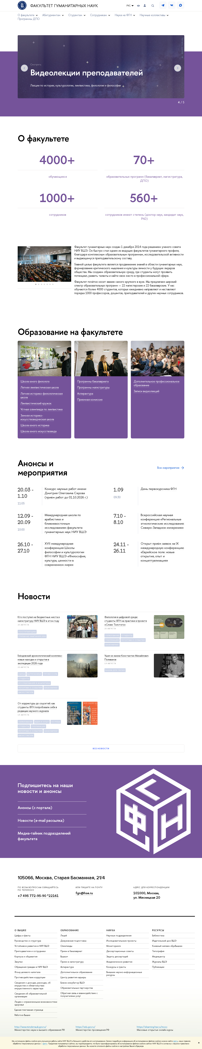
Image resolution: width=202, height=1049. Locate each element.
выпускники (34, 674)
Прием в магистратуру (72, 961)
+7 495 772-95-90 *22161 (38, 895)
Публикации (158, 966)
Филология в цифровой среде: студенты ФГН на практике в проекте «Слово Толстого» (125, 620)
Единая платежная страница (29, 1009)
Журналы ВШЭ (159, 961)
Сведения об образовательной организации (31, 995)
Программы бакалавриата (93, 381)
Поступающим (27, 632)
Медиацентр (158, 956)
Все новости (101, 748)
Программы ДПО (29, 19)
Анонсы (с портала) (35, 807)
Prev (24, 68)
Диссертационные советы (120, 951)
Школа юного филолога (35, 381)
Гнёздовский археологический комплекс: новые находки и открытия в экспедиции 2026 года (40, 659)
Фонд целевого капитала (27, 972)
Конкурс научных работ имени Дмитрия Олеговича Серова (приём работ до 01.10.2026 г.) (66, 493)
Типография (158, 951)
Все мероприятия (168, 468)
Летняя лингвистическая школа (40, 387)
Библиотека (158, 935)
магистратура (25, 692)
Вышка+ (64, 956)
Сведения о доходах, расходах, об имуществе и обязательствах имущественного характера (32, 985)
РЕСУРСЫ (158, 930)
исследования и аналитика (34, 683)
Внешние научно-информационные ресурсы (124, 973)
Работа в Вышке (22, 1015)
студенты (127, 635)
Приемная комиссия (89, 400)
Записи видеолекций (146, 391)
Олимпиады (66, 945)
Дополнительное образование (76, 972)
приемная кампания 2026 (32, 636)
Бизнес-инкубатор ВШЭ (72, 982)
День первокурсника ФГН (159, 489)
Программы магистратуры (93, 387)
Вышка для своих (115, 670)
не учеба (55, 722)
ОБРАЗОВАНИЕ (69, 930)
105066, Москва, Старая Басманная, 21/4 (61, 878)
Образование (112, 635)
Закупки (19, 961)
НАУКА (110, 930)
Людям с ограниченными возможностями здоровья (36, 1003)
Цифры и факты (22, 935)
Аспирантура (85, 394)
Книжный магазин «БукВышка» (167, 945)
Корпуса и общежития (26, 956)
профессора (50, 674)
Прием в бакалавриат (71, 951)
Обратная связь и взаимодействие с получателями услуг (79, 994)
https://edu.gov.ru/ (85, 1026)
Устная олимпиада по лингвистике (42, 409)
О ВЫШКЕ (21, 930)
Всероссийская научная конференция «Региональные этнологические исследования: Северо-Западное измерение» (162, 521)
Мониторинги (113, 945)
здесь (175, 1041)
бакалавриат (112, 645)
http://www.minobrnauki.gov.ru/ (30, 1026)
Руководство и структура (28, 940)
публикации (112, 640)
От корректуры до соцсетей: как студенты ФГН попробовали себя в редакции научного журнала (37, 707)
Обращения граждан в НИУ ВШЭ (31, 966)
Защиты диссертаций (117, 956)
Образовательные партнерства (76, 987)
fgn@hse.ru (84, 893)
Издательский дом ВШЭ (164, 940)
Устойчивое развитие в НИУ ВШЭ (32, 945)
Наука (21, 674)
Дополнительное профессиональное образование (156, 383)
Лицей (63, 935)
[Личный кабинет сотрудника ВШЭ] (144, 5)
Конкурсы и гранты (116, 966)
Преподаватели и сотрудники (30, 951)
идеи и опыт (42, 722)
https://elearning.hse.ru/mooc (152, 1026)
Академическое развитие (119, 961)
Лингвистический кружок (36, 403)
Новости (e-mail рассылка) (41, 820)
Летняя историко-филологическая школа (42, 395)
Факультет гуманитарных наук (64, 6)
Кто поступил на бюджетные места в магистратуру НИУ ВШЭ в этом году (39, 619)
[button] (20, 264)
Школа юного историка (35, 425)
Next (177, 68)
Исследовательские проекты (121, 940)
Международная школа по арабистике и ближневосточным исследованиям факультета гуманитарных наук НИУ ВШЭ (65, 523)
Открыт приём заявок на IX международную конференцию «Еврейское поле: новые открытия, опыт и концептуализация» (162, 551)
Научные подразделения (118, 935)
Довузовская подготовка (73, 940)
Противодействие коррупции (30, 977)
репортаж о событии (133, 640)
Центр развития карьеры (73, 977)
